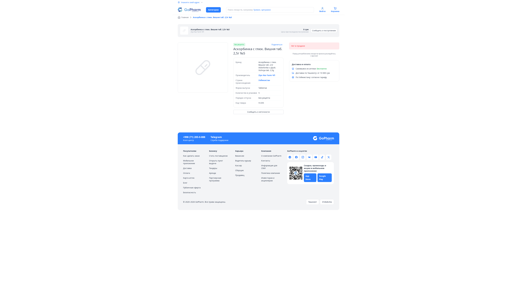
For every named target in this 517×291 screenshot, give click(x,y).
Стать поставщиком (218, 156)
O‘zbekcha (327, 202)
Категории (213, 9)
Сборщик (239, 170)
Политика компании (270, 173)
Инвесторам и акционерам (267, 179)
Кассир (238, 165)
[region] (203, 67)
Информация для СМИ (269, 166)
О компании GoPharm (271, 156)
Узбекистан (264, 80)
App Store (307, 178)
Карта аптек (188, 178)
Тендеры (213, 168)
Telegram (216, 137)
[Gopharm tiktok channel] (322, 157)
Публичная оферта (192, 187)
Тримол (256, 9)
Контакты (265, 160)
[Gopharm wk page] (309, 157)
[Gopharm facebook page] (296, 157)
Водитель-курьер (243, 160)
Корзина (335, 11)
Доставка (187, 168)
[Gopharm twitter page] (328, 157)
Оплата (186, 173)
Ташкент (312, 202)
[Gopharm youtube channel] (315, 157)
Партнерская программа (215, 179)
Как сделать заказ (191, 156)
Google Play (322, 178)
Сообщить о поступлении (324, 30)
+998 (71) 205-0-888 (194, 137)
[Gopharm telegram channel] (290, 157)
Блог (185, 182)
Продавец (239, 175)
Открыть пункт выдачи (216, 162)
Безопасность (189, 192)
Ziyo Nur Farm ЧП (197, 32)
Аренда (212, 173)
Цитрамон (266, 9)
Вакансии (239, 156)
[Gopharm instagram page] (302, 157)
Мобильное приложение (189, 162)
